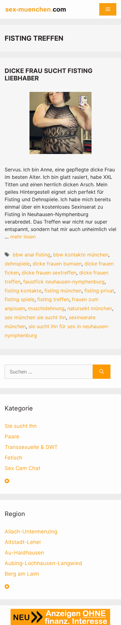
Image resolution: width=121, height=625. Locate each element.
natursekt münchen (89, 308)
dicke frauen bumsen (57, 263)
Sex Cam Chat (22, 468)
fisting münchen (63, 291)
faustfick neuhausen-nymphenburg (64, 282)
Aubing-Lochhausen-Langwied (43, 563)
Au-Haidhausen (24, 553)
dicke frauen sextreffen (49, 272)
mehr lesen (23, 236)
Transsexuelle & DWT (31, 447)
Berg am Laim (22, 574)
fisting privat (99, 291)
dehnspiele (17, 263)
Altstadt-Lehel (23, 542)
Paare (12, 436)
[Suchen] (101, 372)
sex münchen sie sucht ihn (35, 317)
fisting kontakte (23, 291)
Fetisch (13, 458)
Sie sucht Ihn (21, 426)
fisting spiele (19, 299)
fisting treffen (53, 299)
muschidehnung (46, 308)
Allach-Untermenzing (31, 531)
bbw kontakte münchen (80, 254)
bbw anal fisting (31, 254)
